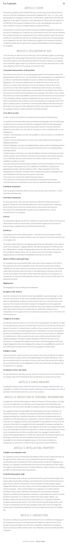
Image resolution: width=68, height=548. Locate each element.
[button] (64, 3)
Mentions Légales (40, 541)
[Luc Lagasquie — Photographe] (10, 3)
